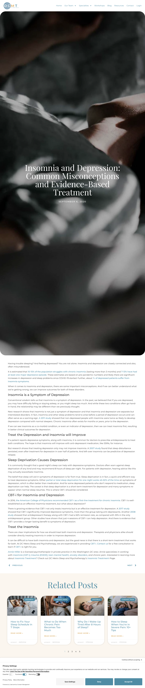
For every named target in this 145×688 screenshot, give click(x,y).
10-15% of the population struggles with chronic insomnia (57, 371)
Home (59, 6)
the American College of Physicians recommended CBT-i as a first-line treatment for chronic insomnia (68, 500)
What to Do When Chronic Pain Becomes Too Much (55, 626)
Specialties (84, 6)
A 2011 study (45, 418)
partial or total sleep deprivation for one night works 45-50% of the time (82, 480)
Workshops (99, 6)
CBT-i (93, 543)
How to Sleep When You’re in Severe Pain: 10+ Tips (121, 626)
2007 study (95, 448)
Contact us (102, 543)
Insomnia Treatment (25, 558)
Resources (119, 6)
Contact (130, 6)
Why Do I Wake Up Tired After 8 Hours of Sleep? (89, 624)
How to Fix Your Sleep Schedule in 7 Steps (21, 624)
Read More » (17, 633)
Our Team (68, 6)
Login (139, 6)
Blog (109, 6)
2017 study (124, 508)
